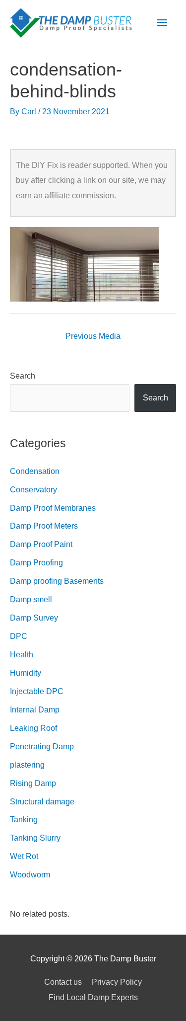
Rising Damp (33, 783)
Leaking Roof (33, 727)
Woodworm (30, 874)
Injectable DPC (36, 691)
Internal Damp (35, 709)
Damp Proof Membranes (53, 507)
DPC (18, 635)
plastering (27, 764)
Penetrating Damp (42, 746)
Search (22, 375)
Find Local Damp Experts (93, 997)
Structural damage (42, 801)
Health (21, 654)
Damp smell (31, 599)
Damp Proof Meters (44, 525)
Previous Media (93, 335)
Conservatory (33, 489)
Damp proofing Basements (57, 580)
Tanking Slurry (35, 837)
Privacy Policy (117, 981)
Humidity (25, 672)
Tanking (24, 819)
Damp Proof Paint (41, 544)
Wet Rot (24, 856)
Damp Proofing (36, 562)
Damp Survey (34, 617)
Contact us (63, 981)
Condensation (35, 471)
